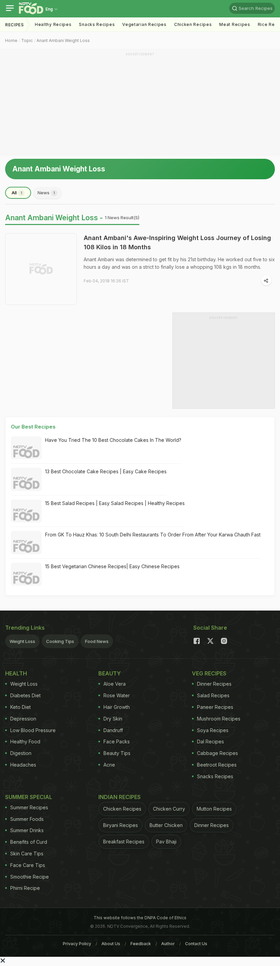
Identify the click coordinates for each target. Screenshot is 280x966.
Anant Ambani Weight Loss (63, 40)
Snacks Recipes (97, 24)
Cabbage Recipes (217, 753)
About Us (110, 943)
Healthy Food (25, 741)
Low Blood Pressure (33, 730)
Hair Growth (116, 707)
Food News (97, 641)
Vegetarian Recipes (144, 24)
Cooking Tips (60, 641)
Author (168, 943)
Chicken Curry (169, 809)
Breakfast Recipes (123, 841)
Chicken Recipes (193, 24)
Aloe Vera (114, 684)
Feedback (140, 943)
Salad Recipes (213, 695)
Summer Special (28, 797)
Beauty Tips (116, 753)
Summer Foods (27, 819)
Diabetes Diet (25, 695)
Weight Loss (22, 641)
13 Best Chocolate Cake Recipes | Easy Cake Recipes (106, 471)
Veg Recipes (209, 673)
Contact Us (196, 943)
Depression (23, 719)
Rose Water (116, 695)
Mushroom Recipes (218, 719)
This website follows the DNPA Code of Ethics (140, 917)
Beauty (109, 673)
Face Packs (116, 741)
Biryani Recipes (120, 825)
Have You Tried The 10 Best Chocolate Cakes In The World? (113, 440)
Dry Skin (112, 719)
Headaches (23, 765)
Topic (27, 40)
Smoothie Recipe (29, 877)
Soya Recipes (212, 730)
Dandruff (113, 730)
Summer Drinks (27, 830)
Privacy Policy (77, 943)
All (17, 192)
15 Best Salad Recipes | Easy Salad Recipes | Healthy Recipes (115, 503)
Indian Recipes (119, 797)
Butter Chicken (166, 825)
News (46, 192)
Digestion (20, 753)
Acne (109, 765)
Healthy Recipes (53, 24)
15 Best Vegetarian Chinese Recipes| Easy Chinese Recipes (112, 566)
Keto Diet (20, 707)
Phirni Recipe (25, 888)
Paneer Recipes (215, 707)
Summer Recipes (29, 807)
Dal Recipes (210, 741)
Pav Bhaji (166, 841)
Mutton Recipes (214, 809)
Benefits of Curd (28, 842)
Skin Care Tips (26, 853)
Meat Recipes (234, 24)
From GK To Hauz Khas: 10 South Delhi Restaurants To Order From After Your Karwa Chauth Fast (153, 534)
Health (16, 673)
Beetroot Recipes (217, 765)
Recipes (14, 24)
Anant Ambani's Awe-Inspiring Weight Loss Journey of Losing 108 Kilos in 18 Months (177, 242)
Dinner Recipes (214, 684)
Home (11, 40)
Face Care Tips (27, 865)
